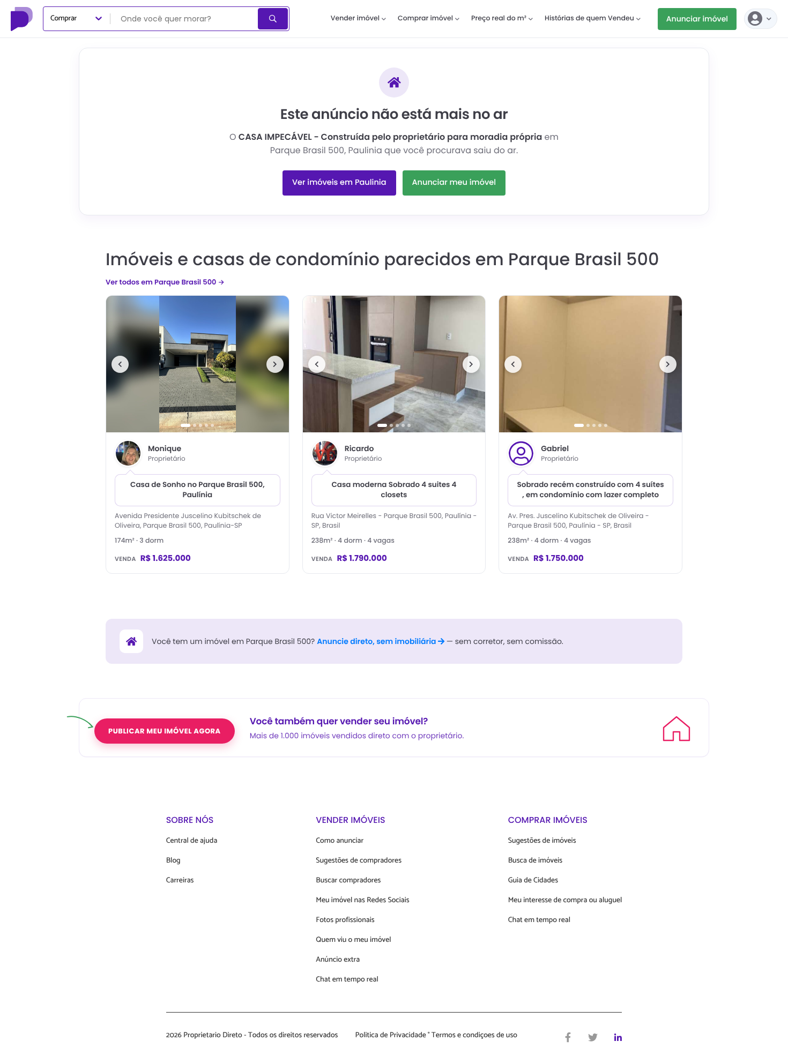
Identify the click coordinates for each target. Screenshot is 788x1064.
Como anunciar (339, 840)
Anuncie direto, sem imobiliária (377, 641)
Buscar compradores (348, 880)
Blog (173, 860)
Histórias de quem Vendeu (589, 18)
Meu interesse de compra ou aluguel (565, 900)
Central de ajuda (192, 840)
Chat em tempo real (347, 979)
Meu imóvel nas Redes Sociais (362, 900)
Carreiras (180, 880)
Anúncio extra (338, 959)
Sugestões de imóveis (542, 840)
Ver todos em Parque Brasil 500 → (165, 282)
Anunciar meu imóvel (454, 182)
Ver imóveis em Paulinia (339, 182)
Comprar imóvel (425, 18)
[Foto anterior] (120, 364)
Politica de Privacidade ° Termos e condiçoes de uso (436, 1035)
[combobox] (185, 18)
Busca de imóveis (535, 860)
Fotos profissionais (345, 920)
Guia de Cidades (533, 880)
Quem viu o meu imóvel (353, 940)
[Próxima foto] (275, 364)
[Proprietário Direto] (23, 18)
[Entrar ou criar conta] (760, 19)
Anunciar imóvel (697, 18)
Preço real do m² (498, 18)
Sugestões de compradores (359, 860)
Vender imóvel (355, 18)
